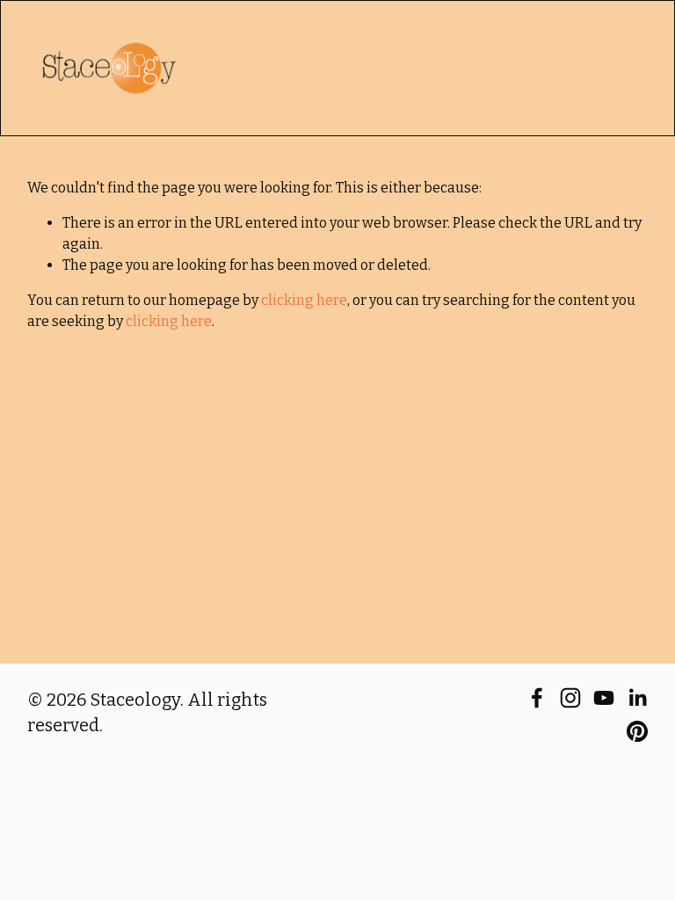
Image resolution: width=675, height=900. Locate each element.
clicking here (304, 300)
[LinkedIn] (637, 697)
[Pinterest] (637, 731)
